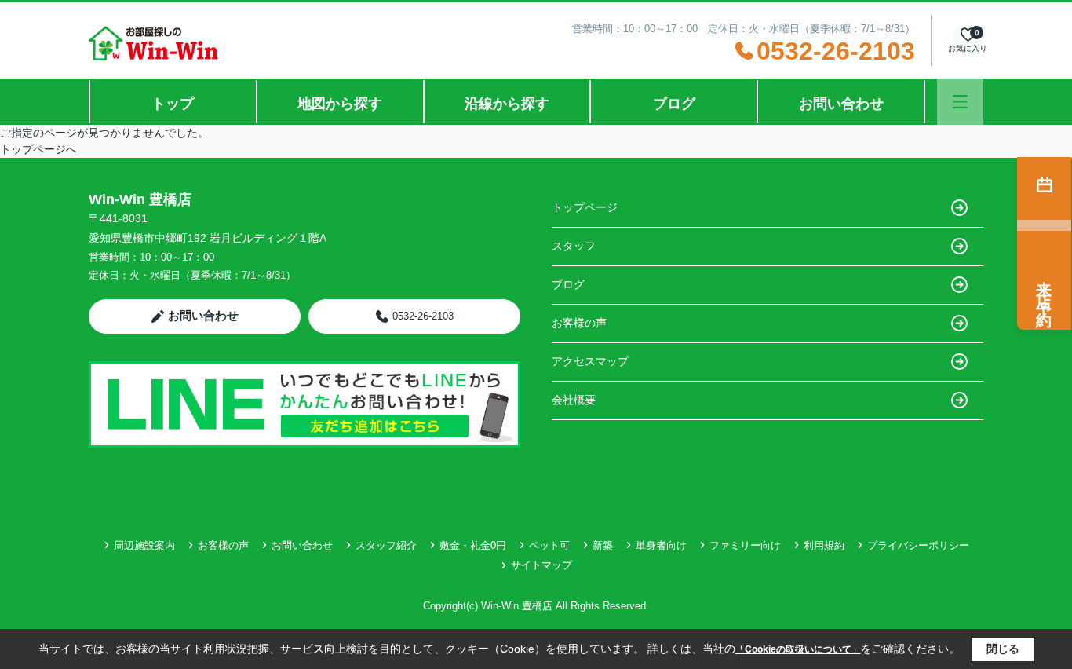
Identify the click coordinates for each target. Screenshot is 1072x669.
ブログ (674, 104)
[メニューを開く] (960, 101)
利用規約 (824, 545)
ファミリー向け (745, 545)
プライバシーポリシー (918, 545)
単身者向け (661, 545)
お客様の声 (579, 322)
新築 (603, 545)
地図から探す (339, 104)
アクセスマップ (590, 361)
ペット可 (549, 545)
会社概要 (574, 399)
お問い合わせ (841, 104)
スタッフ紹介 (386, 545)
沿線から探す (507, 104)
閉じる (1002, 648)
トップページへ (38, 149)
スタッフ (574, 245)
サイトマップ (541, 565)
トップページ (585, 207)
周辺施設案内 (144, 545)
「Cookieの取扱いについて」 (798, 649)
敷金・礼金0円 (472, 545)
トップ (172, 104)
